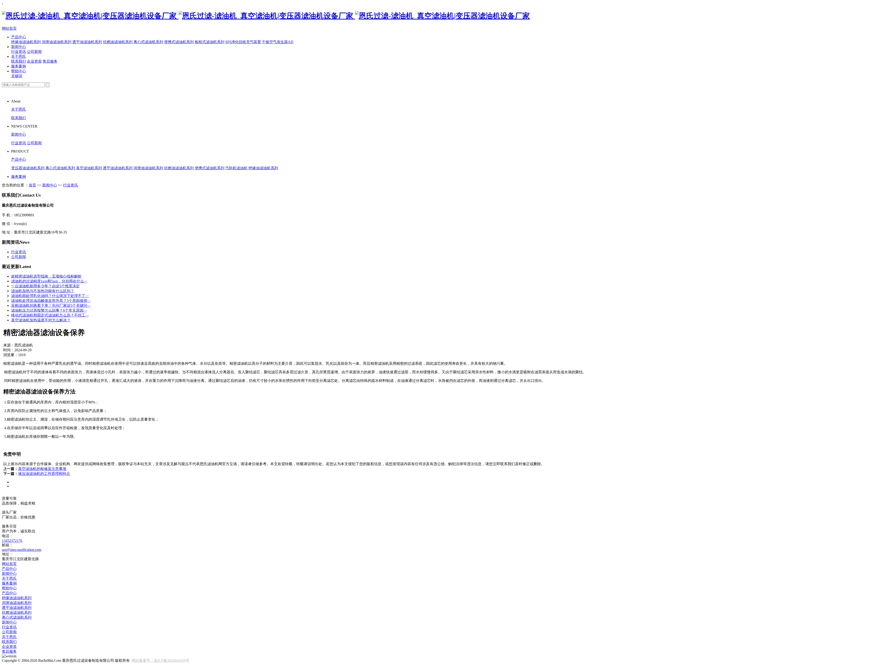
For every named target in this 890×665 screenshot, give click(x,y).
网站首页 (9, 28)
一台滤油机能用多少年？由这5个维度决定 (45, 286)
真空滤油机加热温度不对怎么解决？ (40, 320)
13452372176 (12, 541)
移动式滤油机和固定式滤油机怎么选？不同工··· (50, 315)
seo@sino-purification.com (21, 550)
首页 (32, 185)
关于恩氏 (18, 56)
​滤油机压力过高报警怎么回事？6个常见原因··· (49, 310)
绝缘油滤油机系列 (26, 42)
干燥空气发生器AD (277, 42)
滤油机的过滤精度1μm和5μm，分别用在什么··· (49, 281)
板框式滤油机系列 (209, 42)
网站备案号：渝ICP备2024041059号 (160, 660)
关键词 (16, 76)
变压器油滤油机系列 (27, 168)
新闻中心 (18, 47)
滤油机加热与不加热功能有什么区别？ (42, 291)
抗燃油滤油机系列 (118, 42)
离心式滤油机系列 (148, 42)
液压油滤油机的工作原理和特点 (44, 474)
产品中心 (18, 37)
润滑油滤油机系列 (56, 42)
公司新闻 (34, 52)
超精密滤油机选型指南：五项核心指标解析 (46, 276)
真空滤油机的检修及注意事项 (42, 469)
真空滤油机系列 (89, 168)
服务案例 (18, 66)
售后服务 (50, 61)
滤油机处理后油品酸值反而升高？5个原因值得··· (51, 301)
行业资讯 (18, 52)
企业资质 (34, 61)
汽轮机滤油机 (236, 168)
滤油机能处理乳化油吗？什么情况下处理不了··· (50, 296)
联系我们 (18, 61)
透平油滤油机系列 (87, 42)
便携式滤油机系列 (179, 42)
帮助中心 (18, 71)
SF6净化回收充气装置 (243, 42)
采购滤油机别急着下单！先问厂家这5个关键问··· (51, 305)
